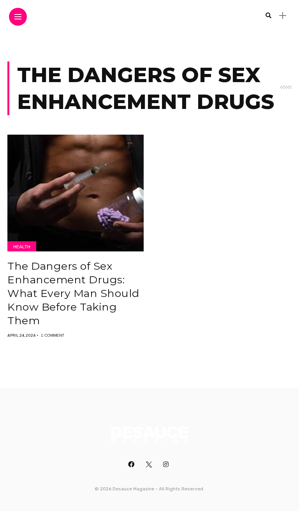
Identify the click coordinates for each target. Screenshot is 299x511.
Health (21, 246)
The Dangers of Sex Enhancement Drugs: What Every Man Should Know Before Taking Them (73, 293)
